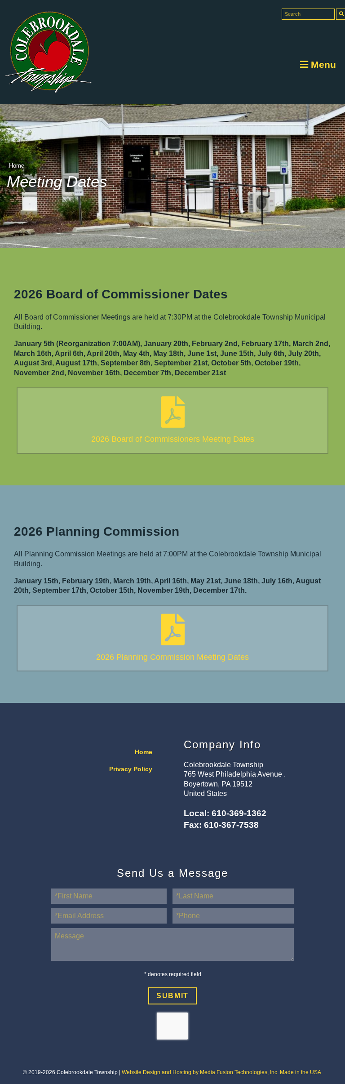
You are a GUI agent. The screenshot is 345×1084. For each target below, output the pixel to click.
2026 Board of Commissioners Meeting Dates (172, 439)
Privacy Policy (130, 769)
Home (16, 165)
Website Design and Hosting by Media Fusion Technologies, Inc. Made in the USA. (222, 1072)
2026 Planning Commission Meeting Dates (172, 657)
